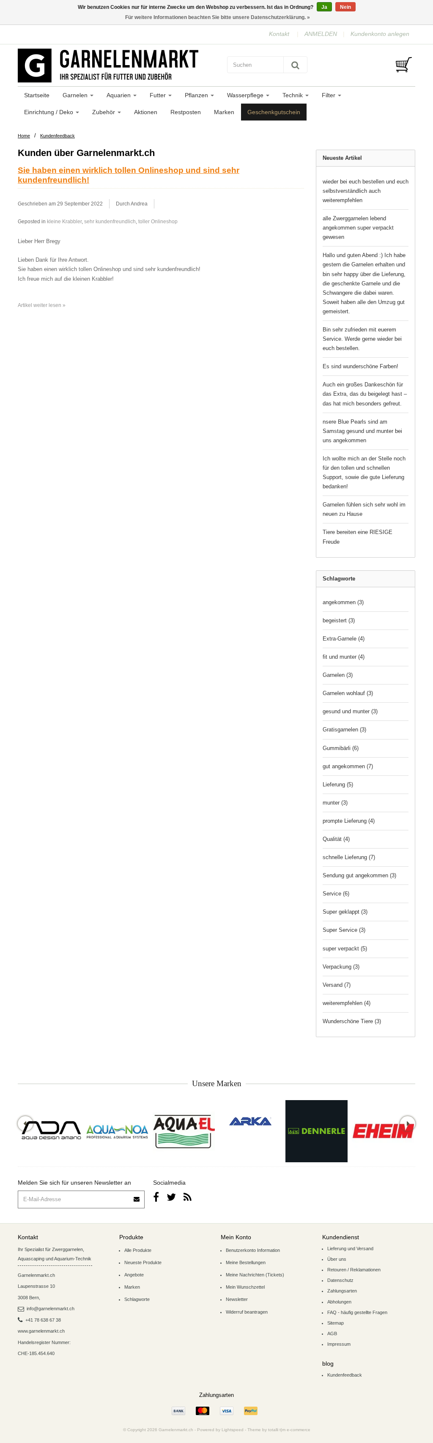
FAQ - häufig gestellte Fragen (357, 1312)
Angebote (134, 1274)
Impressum (339, 1344)
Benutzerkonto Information (253, 1250)
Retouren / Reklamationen (354, 1269)
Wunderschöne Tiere (352, 1021)
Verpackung (341, 967)
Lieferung (338, 784)
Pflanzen (197, 95)
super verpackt (345, 948)
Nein (345, 7)
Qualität (336, 839)
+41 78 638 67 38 (43, 1320)
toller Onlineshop (158, 221)
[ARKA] (250, 1121)
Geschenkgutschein (273, 112)
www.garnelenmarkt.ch (41, 1330)
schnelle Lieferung (349, 857)
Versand (337, 985)
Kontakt (279, 33)
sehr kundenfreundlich (110, 221)
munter (335, 803)
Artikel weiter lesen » (42, 305)
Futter (158, 95)
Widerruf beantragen (247, 1311)
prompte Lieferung (349, 821)
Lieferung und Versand (350, 1248)
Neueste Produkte (143, 1262)
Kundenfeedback (57, 135)
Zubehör (104, 112)
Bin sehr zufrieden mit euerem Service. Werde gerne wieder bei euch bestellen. (362, 338)
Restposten (185, 112)
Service (336, 893)
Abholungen (339, 1301)
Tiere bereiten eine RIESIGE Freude (357, 537)
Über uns (336, 1259)
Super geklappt (345, 912)
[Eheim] (383, 1131)
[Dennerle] (316, 1131)
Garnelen (76, 95)
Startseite (36, 95)
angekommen (343, 602)
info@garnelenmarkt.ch (50, 1308)
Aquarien (119, 95)
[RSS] (188, 1197)
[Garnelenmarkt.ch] (115, 65)
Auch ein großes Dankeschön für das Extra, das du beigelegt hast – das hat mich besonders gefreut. (365, 393)
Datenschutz (340, 1280)
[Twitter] (171, 1197)
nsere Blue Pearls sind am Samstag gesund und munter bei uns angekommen (362, 431)
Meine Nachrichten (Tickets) (255, 1274)
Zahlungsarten (342, 1290)
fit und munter (343, 657)
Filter (329, 95)
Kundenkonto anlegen (380, 33)
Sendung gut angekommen (359, 875)
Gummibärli (341, 748)
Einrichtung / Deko (49, 112)
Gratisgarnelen (344, 729)
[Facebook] (156, 1197)
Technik (293, 95)
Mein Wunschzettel (245, 1287)
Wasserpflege (246, 95)
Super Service (344, 930)
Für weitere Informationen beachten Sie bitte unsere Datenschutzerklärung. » (217, 17)
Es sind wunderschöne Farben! (360, 366)
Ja (324, 7)
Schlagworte (137, 1299)
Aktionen (145, 112)
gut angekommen (348, 766)
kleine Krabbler (64, 221)
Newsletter (237, 1299)
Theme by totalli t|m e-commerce (278, 1429)
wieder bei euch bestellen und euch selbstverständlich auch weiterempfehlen (365, 190)
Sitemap (335, 1322)
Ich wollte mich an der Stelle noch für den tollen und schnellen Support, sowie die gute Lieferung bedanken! (364, 472)
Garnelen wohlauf (348, 693)
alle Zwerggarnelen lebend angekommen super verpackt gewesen (358, 227)
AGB (332, 1333)
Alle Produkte (137, 1250)
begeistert (339, 620)
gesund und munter (350, 711)
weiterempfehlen (346, 1003)
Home (24, 135)
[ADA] (51, 1131)
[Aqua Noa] (117, 1131)
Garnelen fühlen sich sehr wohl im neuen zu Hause (364, 509)
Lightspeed (233, 1429)
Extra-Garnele (343, 638)
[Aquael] (184, 1131)
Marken (224, 112)
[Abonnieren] (137, 1196)
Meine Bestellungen (246, 1262)
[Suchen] (295, 64)
